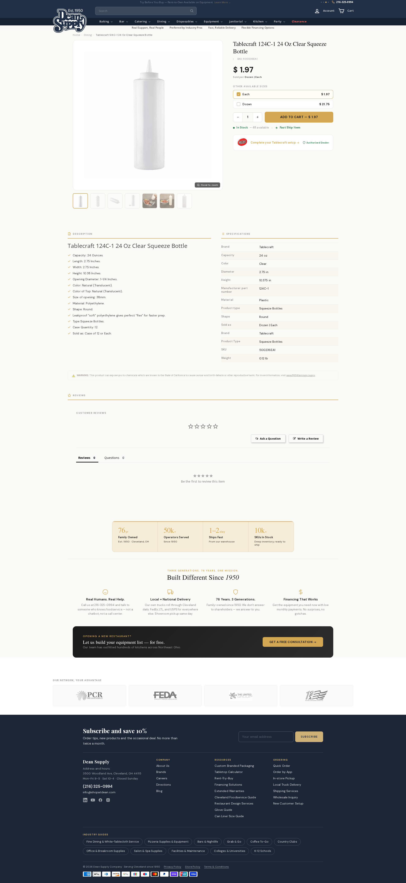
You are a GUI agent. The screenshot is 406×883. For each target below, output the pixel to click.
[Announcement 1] (321, 2)
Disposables (185, 21)
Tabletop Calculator (229, 772)
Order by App (282, 772)
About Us (162, 766)
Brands (161, 772)
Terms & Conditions (216, 866)
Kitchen (258, 21)
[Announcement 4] (328, 2)
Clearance (299, 21)
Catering (141, 21)
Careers (161, 778)
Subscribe (309, 736)
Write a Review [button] (308, 438)
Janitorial (236, 21)
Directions (163, 784)
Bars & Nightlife (208, 841)
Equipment (212, 21)
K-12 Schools (262, 851)
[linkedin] (85, 800)
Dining (162, 21)
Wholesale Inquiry (285, 797)
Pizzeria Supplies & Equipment (168, 841)
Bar (122, 21)
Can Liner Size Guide (229, 816)
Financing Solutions (228, 784)
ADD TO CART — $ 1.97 (299, 117)
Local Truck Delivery (287, 784)
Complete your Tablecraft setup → (275, 142)
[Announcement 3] (325, 2)
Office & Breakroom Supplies (105, 851)
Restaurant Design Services (234, 803)
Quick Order (281, 766)
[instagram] (108, 800)
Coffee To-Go (259, 841)
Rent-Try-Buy (224, 778)
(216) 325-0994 (98, 786)
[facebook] (100, 800)
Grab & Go (234, 841)
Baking (104, 21)
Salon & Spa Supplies (148, 851)
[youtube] (93, 800)
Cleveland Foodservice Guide (235, 797)
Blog (159, 791)
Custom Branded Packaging (234, 766)
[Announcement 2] (323, 2)
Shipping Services (285, 791)
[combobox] (146, 11)
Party (278, 21)
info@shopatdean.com (99, 792)
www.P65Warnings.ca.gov (300, 375)
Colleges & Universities (229, 851)
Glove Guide (223, 810)
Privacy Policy (172, 866)
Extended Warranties (229, 791)
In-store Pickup (284, 778)
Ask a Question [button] (270, 438)
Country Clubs (287, 841)
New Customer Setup (288, 803)
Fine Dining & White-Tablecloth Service (112, 841)
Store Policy (192, 866)
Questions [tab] (111, 458)
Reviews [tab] (84, 458)
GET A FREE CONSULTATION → (293, 642)
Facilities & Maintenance (188, 851)
